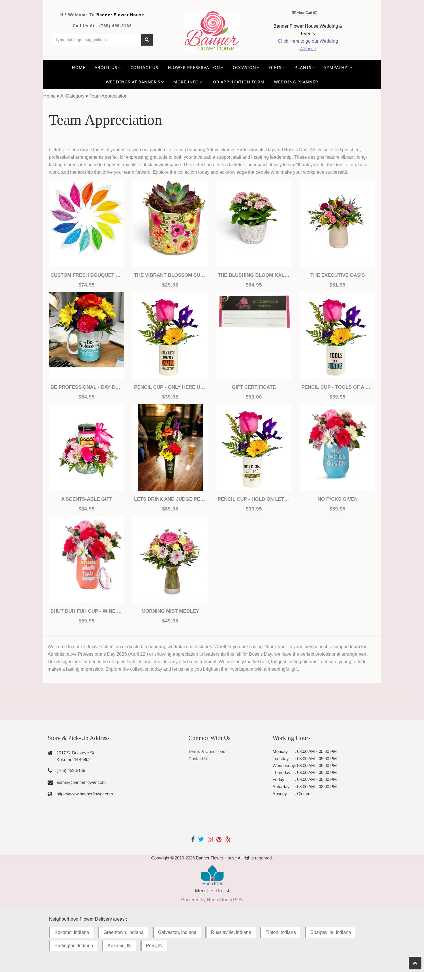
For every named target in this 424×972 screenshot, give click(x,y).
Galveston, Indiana (177, 932)
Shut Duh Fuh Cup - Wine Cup (86, 611)
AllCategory (72, 96)
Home (78, 67)
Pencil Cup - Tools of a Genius (337, 387)
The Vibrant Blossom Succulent (170, 275)
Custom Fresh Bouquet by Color (86, 275)
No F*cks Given (338, 499)
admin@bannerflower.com (81, 782)
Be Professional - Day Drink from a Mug (86, 387)
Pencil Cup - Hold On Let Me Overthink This (254, 499)
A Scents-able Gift (86, 499)
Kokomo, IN (120, 945)
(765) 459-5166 (115, 25)
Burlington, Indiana (74, 945)
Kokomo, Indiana (72, 932)
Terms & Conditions (206, 751)
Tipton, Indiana (281, 932)
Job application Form (237, 82)
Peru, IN (154, 945)
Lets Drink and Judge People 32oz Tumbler (170, 499)
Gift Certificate (254, 387)
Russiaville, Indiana (231, 932)
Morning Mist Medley (170, 611)
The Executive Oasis (337, 275)
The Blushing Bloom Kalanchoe (254, 275)
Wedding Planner (296, 82)
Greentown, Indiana (124, 932)
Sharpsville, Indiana (330, 932)
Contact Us (144, 67)
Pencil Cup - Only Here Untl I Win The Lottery (170, 387)
